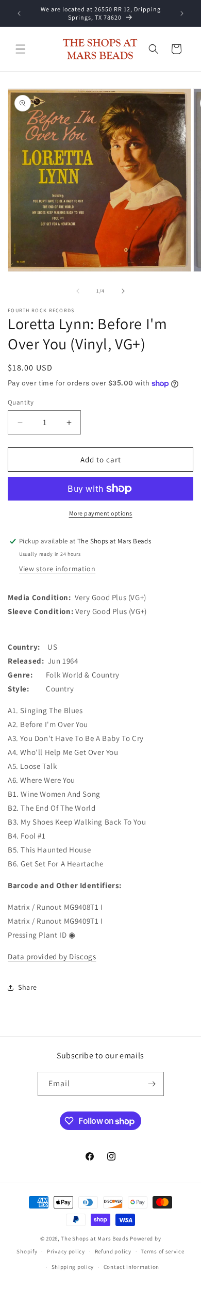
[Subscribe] (152, 1084)
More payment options (100, 513)
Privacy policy (66, 1251)
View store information (57, 568)
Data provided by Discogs (52, 956)
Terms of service (162, 1251)
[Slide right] (123, 291)
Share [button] (27, 987)
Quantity (21, 402)
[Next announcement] (182, 13)
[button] (20, 49)
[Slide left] (77, 291)
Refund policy (113, 1251)
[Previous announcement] (19, 13)
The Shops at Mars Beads (94, 1238)
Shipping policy (73, 1266)
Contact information (131, 1266)
